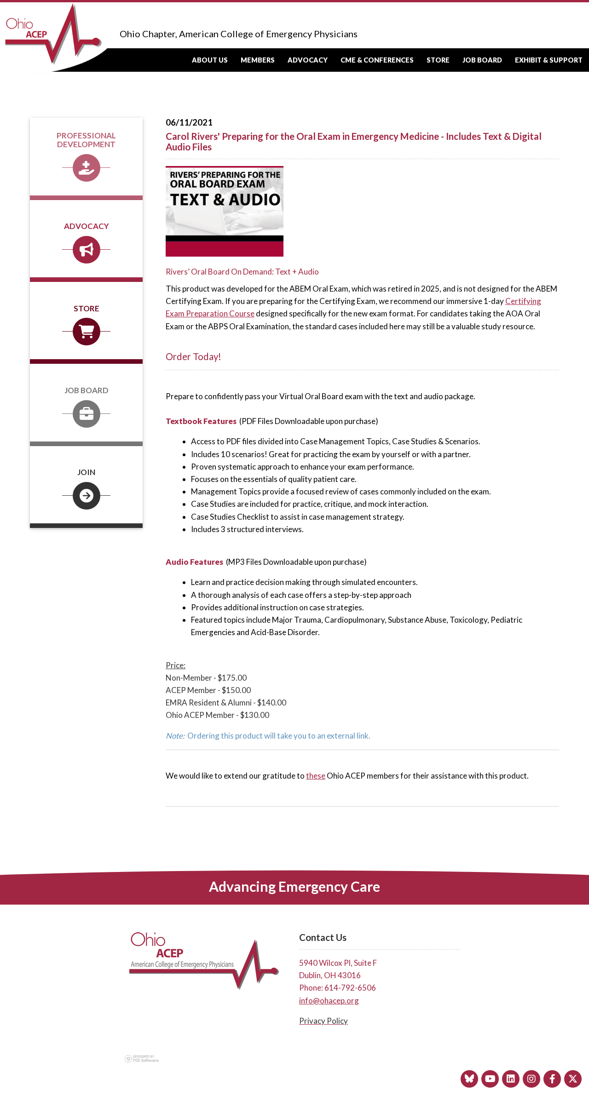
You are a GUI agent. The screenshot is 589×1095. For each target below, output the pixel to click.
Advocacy (308, 60)
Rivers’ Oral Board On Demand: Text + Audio (243, 271)
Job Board (482, 60)
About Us (210, 60)
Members (258, 60)
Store (438, 60)
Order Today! (193, 356)
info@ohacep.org (329, 1000)
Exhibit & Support (549, 60)
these (315, 775)
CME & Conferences (377, 60)
